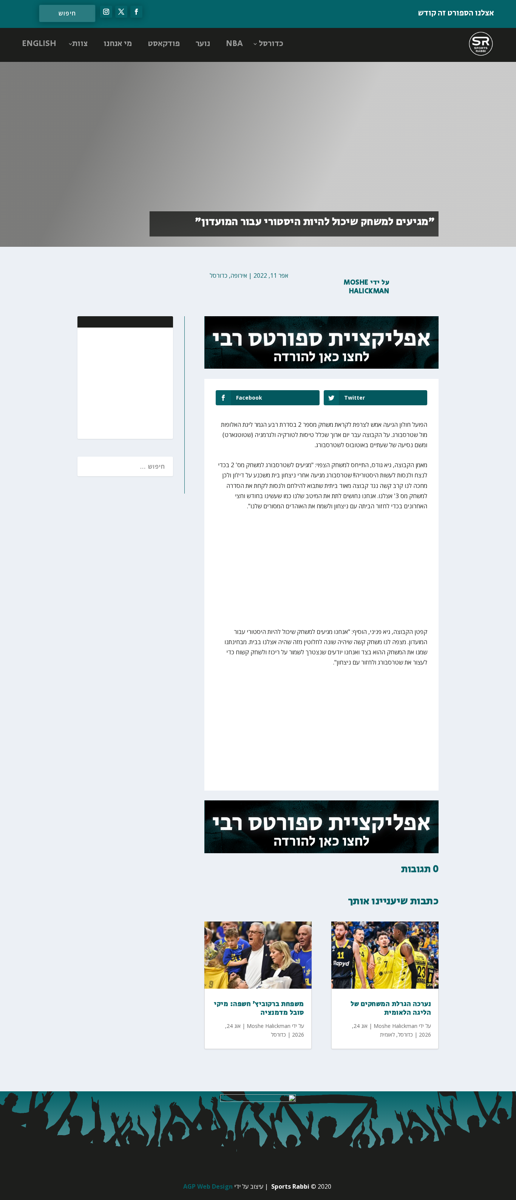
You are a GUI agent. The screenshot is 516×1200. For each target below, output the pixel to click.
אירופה (238, 275)
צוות (80, 44)
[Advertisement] (118, 382)
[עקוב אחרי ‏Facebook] (136, 12)
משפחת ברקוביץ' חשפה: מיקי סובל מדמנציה (259, 1008)
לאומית (387, 1034)
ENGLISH (39, 44)
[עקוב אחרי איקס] (121, 12)
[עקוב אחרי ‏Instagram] (106, 12)
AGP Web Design (208, 1186)
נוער (203, 44)
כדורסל (271, 44)
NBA (234, 44)
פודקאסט (164, 44)
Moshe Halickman (366, 287)
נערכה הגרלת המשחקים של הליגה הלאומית (391, 1008)
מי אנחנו (118, 44)
